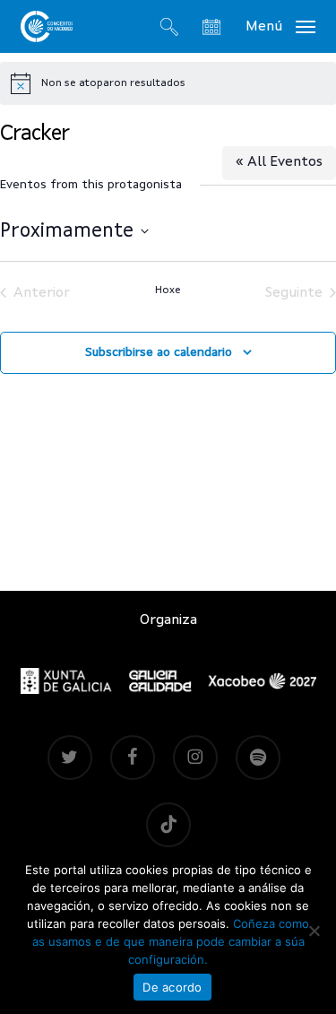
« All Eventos (279, 162)
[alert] (168, 83)
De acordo (172, 987)
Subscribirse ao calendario (158, 352)
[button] (280, 26)
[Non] (314, 931)
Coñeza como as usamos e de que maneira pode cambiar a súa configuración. (171, 941)
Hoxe (168, 290)
